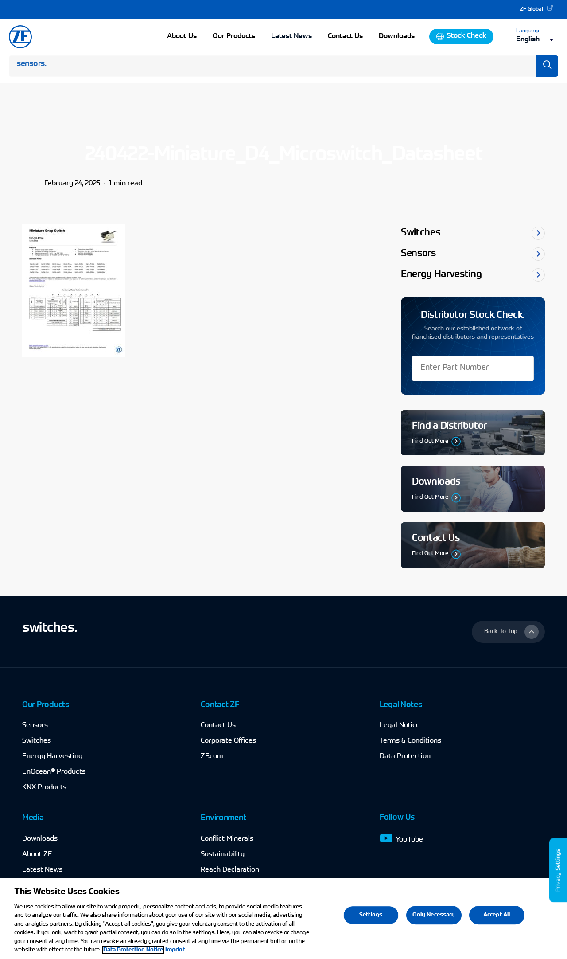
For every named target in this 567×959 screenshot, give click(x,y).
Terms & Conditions (410, 740)
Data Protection (405, 756)
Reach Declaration (230, 869)
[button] (508, 632)
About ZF (37, 854)
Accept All (496, 915)
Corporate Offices (228, 740)
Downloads (40, 838)
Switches (36, 740)
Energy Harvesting (52, 756)
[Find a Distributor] (472, 433)
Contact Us (218, 725)
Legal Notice (400, 725)
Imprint (175, 950)
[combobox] (537, 39)
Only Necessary (433, 915)
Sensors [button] (418, 254)
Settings (370, 915)
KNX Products (44, 787)
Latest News (291, 36)
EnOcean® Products (53, 771)
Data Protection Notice (133, 950)
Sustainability (223, 854)
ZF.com (212, 756)
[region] (283, 918)
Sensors (35, 725)
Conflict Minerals (227, 838)
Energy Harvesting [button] (441, 275)
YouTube (409, 839)
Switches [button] (420, 233)
